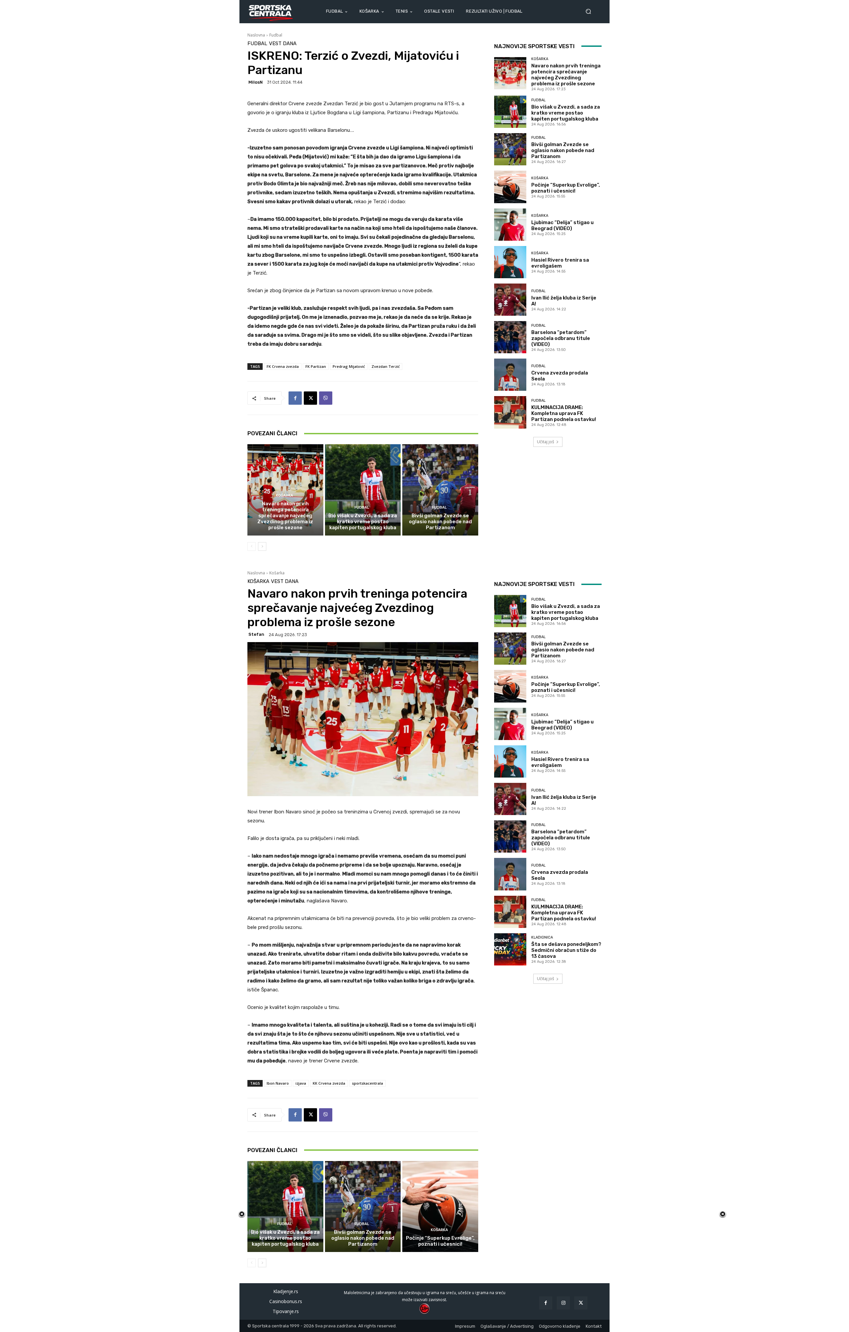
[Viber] (325, 398)
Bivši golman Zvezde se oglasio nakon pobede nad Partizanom (440, 522)
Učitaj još (545, 442)
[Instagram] (563, 1302)
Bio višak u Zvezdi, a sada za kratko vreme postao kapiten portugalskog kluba (362, 522)
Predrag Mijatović (349, 366)
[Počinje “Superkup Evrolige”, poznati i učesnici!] (510, 187)
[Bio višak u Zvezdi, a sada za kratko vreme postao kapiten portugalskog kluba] (363, 489)
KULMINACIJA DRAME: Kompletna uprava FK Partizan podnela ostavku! (563, 413)
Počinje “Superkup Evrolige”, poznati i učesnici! (565, 188)
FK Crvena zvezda (283, 366)
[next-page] (262, 546)
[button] (591, 11)
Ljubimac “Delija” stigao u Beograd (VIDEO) (562, 225)
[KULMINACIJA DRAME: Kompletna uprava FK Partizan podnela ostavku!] (510, 412)
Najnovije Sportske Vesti (534, 46)
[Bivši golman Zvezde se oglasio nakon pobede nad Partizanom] (440, 489)
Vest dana (282, 43)
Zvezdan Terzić (385, 366)
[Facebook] (295, 398)
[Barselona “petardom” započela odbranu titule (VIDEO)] (510, 337)
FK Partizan (315, 366)
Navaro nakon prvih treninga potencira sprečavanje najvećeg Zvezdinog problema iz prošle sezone (285, 516)
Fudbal (275, 35)
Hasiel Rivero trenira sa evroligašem (560, 263)
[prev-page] (251, 546)
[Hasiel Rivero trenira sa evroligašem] (510, 262)
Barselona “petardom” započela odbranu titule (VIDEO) (560, 338)
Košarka (284, 495)
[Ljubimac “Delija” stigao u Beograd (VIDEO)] (510, 224)
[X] (310, 398)
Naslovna (256, 35)
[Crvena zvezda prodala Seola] (510, 375)
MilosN (255, 82)
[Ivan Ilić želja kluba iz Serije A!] (510, 300)
